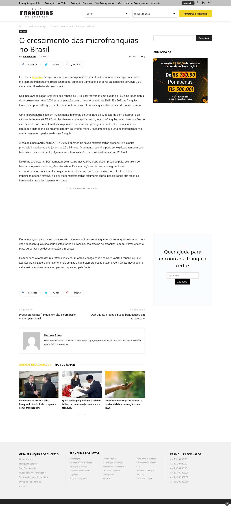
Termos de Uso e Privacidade (34, 477)
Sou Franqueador (105, 3)
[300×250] (180, 80)
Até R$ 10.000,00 (178, 459)
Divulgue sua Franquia (30, 481)
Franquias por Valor (56, 3)
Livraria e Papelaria (111, 471)
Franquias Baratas (81, 3)
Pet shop (140, 474)
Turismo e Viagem (144, 478)
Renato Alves (29, 56)
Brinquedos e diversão (146, 459)
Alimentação (74, 459)
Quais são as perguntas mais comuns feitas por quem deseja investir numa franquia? (81, 404)
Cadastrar (183, 281)
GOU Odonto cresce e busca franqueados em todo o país (117, 316)
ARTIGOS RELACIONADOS (35, 364)
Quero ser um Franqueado (133, 3)
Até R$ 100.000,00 (179, 472)
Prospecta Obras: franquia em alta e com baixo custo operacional (47, 316)
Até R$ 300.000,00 (179, 481)
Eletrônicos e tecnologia (113, 467)
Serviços (107, 478)
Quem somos (25, 459)
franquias (37, 77)
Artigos (43, 26)
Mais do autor (65, 364)
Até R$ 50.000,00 (178, 468)
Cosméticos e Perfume (146, 463)
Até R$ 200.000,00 (179, 477)
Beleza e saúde (110, 459)
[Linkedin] (203, 2)
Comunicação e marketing (80, 463)
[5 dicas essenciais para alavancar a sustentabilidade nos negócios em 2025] (125, 384)
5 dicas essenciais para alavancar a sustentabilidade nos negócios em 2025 (123, 404)
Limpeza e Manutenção (79, 471)
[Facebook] (197, 2)
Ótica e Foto (108, 474)
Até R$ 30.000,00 (178, 463)
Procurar (195, 13)
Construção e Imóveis (112, 463)
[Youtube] (209, 2)
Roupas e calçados (77, 478)
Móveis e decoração (145, 471)
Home (22, 26)
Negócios (73, 474)
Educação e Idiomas (78, 467)
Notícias (33, 26)
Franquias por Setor (30, 3)
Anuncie (155, 3)
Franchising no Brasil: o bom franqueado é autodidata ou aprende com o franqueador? (37, 404)
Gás (138, 467)
